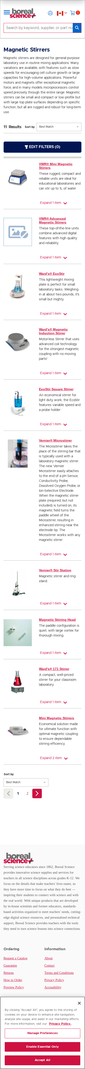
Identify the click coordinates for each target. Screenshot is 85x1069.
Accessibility (52, 987)
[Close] (79, 1003)
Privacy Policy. (60, 1023)
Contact (49, 965)
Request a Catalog (15, 958)
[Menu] (6, 13)
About (48, 958)
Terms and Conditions (59, 973)
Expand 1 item (50, 203)
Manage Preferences (42, 1033)
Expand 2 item (51, 758)
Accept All (42, 1060)
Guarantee (10, 965)
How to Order (13, 980)
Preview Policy (14, 987)
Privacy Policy (54, 980)
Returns (9, 973)
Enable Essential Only (42, 1046)
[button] (50, 13)
